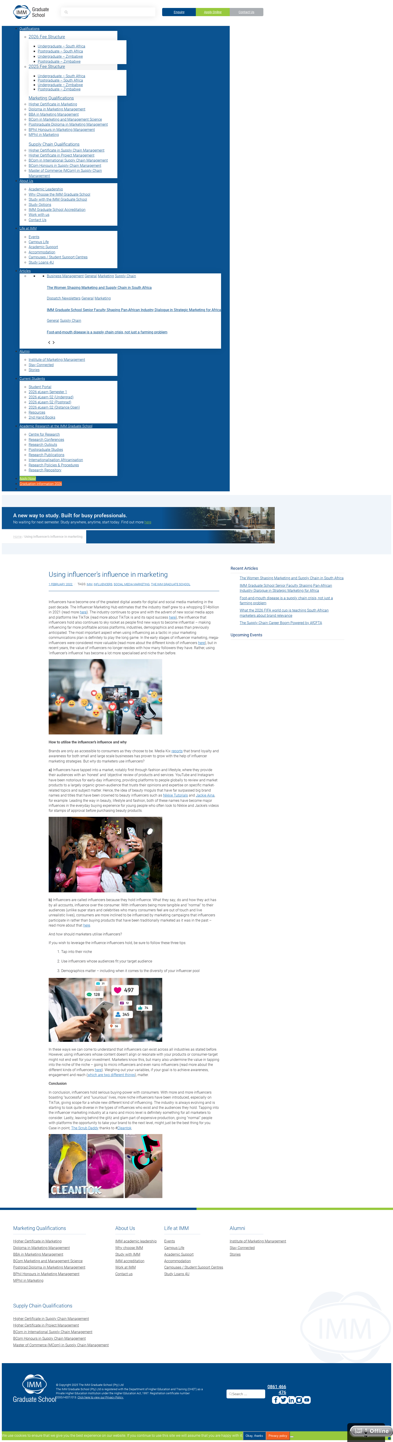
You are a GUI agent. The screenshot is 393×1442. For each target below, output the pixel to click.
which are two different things (111, 1074)
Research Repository (45, 469)
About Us (26, 180)
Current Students (32, 378)
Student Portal (40, 386)
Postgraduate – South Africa (60, 51)
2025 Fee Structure (47, 66)
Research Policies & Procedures (54, 464)
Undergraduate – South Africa (61, 46)
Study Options (40, 204)
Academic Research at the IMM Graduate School (56, 426)
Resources (37, 412)
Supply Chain (125, 275)
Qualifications (30, 28)
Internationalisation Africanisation (56, 459)
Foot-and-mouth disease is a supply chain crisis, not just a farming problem (107, 332)
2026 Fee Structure (47, 36)
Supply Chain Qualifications (54, 144)
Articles (25, 270)
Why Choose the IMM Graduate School (59, 194)
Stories (34, 369)
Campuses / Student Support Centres (58, 257)
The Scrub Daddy (84, 1127)
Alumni (25, 351)
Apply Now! (28, 478)
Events (34, 236)
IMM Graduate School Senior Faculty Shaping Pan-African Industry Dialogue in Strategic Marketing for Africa (134, 309)
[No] (292, 1436)
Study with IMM (127, 1254)
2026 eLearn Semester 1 (48, 391)
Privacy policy (278, 1435)
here (83, 612)
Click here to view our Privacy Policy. (101, 1397)
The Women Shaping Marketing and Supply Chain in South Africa (99, 287)
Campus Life (39, 241)
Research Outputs (43, 444)
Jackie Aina (205, 795)
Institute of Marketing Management (57, 359)
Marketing (106, 275)
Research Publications (46, 454)
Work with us (39, 214)
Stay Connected (41, 364)
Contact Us (246, 12)
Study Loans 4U (41, 262)
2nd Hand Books (42, 417)
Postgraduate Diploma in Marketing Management (68, 124)
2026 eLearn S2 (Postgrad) (50, 402)
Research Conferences (46, 439)
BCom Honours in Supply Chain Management (65, 165)
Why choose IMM (129, 1247)
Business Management (65, 275)
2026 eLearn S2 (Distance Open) (54, 407)
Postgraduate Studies (46, 449)
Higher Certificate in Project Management (61, 155)
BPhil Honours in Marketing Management (62, 129)
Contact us (124, 1273)
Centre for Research (44, 434)
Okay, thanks (254, 1435)
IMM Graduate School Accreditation (57, 209)
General (91, 275)
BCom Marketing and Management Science (48, 1260)
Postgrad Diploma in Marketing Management (49, 1267)
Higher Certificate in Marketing (53, 104)
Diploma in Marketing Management (57, 109)
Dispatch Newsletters (64, 298)
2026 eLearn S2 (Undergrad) (51, 397)
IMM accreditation (129, 1260)
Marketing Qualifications (51, 98)
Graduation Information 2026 (41, 483)
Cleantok (124, 1127)
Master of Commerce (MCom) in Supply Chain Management (61, 1344)
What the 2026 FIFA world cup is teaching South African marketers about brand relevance (284, 612)
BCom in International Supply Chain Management (68, 160)
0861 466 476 (276, 1389)
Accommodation (42, 252)
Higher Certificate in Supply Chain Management (66, 150)
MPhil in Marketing (44, 134)
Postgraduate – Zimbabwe (59, 61)
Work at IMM (125, 1267)
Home (17, 536)
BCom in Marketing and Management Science (65, 119)
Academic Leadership (46, 189)
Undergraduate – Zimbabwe (60, 56)
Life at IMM (28, 228)
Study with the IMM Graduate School (58, 199)
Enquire (179, 12)
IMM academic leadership (136, 1241)
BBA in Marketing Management (54, 114)
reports (177, 750)
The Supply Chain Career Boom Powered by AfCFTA (281, 622)
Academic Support (43, 246)
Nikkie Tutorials (175, 795)
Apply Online (213, 12)
